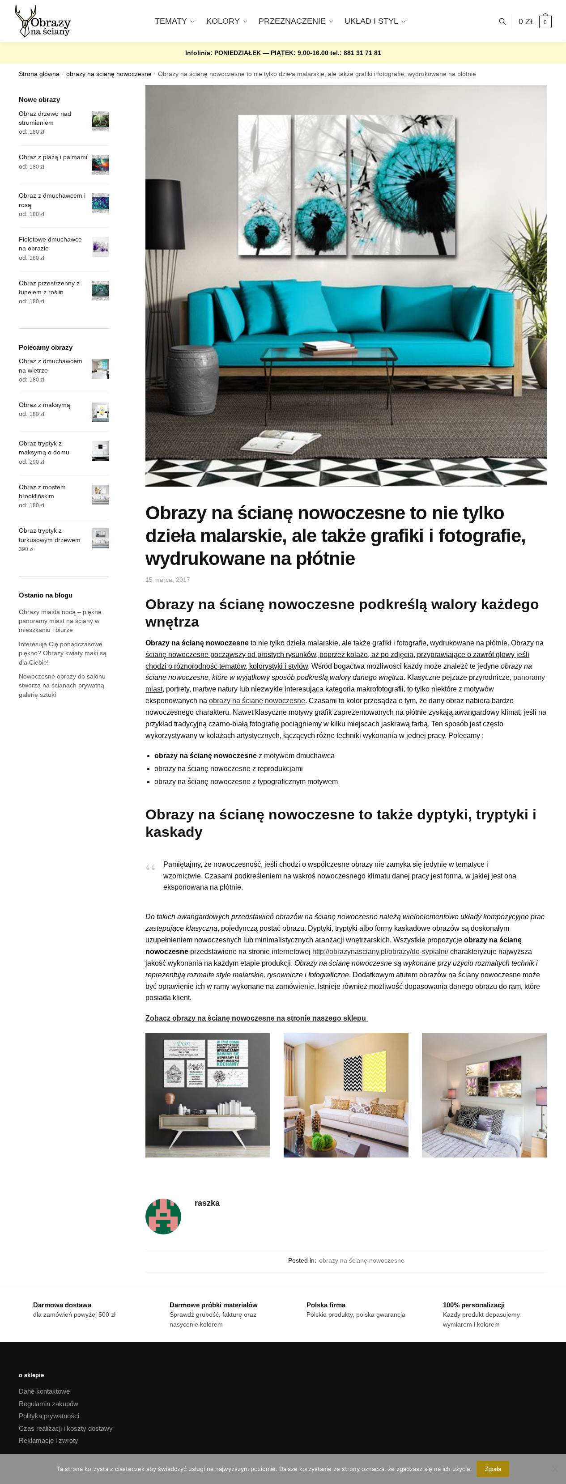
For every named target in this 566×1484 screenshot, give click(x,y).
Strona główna (39, 74)
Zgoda (493, 1469)
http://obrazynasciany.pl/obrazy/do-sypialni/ (380, 951)
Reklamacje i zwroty (48, 1440)
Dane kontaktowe (44, 1391)
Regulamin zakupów (48, 1404)
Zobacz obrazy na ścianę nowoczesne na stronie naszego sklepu (256, 1018)
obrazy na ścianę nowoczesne (109, 74)
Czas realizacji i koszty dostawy (66, 1428)
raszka (207, 1203)
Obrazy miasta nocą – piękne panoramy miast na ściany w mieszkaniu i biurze (60, 621)
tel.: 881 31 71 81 (355, 52)
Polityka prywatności (49, 1416)
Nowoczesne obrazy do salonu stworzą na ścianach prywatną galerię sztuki (62, 685)
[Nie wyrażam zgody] (554, 1468)
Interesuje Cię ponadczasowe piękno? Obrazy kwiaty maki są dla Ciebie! (62, 653)
